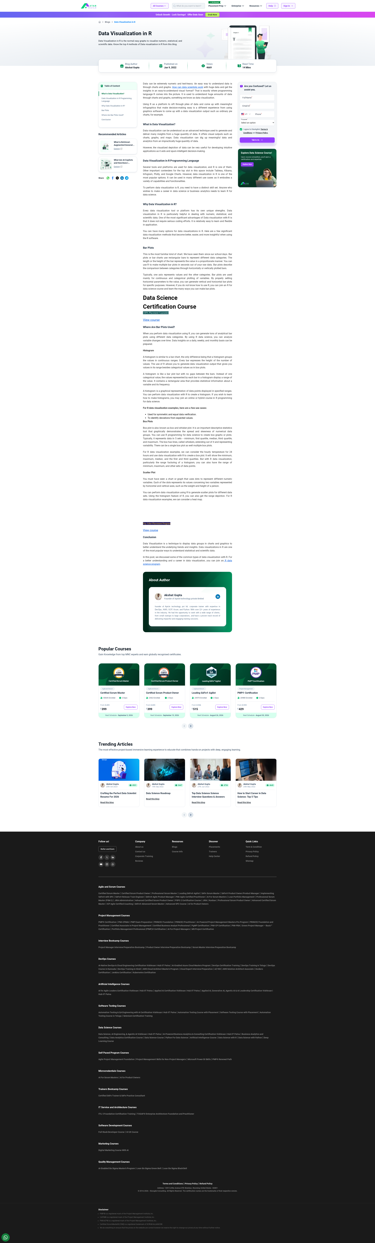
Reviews (139, 861)
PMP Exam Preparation (141, 922)
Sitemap (249, 861)
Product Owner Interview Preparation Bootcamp (168, 947)
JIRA (205, 900)
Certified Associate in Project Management (131, 925)
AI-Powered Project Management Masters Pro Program (222, 922)
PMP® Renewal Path (222, 1059)
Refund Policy (252, 856)
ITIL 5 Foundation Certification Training (116, 1114)
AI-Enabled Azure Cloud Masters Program (191, 965)
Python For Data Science (177, 1037)
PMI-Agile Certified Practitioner (190, 897)
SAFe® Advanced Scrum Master (149, 904)
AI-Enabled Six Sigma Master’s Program (116, 1168)
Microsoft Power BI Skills (199, 1059)
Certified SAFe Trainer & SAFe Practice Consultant (121, 1095)
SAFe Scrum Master (211, 893)
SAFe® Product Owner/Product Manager (240, 893)
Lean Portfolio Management (241, 897)
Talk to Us (255, 140)
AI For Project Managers (179, 929)
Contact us (140, 851)
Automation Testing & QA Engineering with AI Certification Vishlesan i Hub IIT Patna (137, 1012)
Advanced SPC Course (176, 904)
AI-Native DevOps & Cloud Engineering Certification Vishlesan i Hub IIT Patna (134, 965)
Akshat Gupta (132, 67)
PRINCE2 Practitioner (185, 922)
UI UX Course (132, 1132)
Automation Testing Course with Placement (198, 1012)
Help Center (214, 856)
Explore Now (247, 164)
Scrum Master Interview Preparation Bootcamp (214, 947)
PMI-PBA (236, 925)
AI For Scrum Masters (217, 897)
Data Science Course (154, 1037)
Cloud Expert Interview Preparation (196, 969)
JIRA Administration (124, 900)
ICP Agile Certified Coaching (120, 904)
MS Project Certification (203, 929)
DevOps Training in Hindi (129, 969)
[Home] (99, 22)
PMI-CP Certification (220, 925)
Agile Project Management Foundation (116, 1059)
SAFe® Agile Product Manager (160, 897)
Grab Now (212, 14)
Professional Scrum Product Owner (234, 900)
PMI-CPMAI (123, 922)
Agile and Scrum (107, 689)
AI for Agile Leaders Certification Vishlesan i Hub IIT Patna (125, 991)
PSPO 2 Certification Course (188, 900)
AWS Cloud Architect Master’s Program (160, 969)
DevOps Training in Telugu (253, 965)
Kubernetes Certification (144, 972)
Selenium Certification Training (137, 1016)
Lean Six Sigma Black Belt (175, 1168)
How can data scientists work (187, 87)
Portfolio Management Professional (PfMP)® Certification (139, 929)
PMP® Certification (247, 692)
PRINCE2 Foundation (163, 922)
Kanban (212, 900)
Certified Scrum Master (112, 692)
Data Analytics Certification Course (126, 1037)
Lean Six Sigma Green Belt (149, 1168)
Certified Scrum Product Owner (162, 692)
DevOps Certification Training (226, 965)
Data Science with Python (250, 1037)
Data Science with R (227, 1037)
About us (139, 847)
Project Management (246, 689)
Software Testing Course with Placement (239, 1012)
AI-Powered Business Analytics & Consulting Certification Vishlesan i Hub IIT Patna (201, 1034)
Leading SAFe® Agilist (204, 692)
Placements (214, 847)
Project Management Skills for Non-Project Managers (161, 1059)
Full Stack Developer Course (111, 1132)
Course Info (177, 851)
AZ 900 (217, 969)
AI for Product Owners (198, 904)
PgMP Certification (200, 925)
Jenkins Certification (121, 972)
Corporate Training (144, 856)
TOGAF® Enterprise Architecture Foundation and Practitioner (165, 1114)
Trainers (213, 851)
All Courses (158, 6)
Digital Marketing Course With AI (113, 1150)
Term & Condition (254, 847)
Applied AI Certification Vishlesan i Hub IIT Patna (177, 991)
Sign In (286, 6)
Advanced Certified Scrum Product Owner (154, 900)
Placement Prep (215, 6)
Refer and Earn (107, 849)
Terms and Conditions (173, 1183)
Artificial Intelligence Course (203, 1037)
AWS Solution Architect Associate (238, 969)
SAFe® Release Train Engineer (129, 897)
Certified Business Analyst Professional (171, 925)
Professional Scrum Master (164, 893)
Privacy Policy (252, 851)
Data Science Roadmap (158, 793)
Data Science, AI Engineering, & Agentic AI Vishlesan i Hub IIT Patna (129, 1034)
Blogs (107, 22)
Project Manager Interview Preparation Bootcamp (121, 947)
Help (271, 6)
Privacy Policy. (262, 133)
